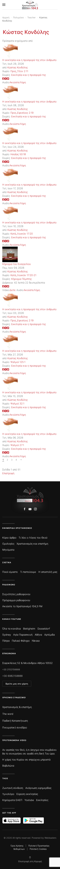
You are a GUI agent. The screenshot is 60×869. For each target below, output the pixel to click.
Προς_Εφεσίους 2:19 (22, 112)
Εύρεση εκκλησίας (27, 794)
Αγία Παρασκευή (22, 634)
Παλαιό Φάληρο (21, 640)
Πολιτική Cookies (38, 849)
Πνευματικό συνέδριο (14, 727)
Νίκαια (36, 640)
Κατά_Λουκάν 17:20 (21, 233)
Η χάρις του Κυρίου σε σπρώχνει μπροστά (26, 759)
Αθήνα (38, 634)
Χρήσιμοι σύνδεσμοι (14, 697)
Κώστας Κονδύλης (26, 32)
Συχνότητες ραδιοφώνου (16, 594)
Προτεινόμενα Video (14, 740)
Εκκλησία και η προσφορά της (28, 74)
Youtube (29, 800)
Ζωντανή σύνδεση (12, 787)
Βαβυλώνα (8, 765)
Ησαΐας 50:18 (18, 154)
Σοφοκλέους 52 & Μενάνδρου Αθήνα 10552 (27, 663)
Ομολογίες (8, 543)
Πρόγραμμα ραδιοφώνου (16, 600)
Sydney (6, 634)
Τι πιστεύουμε (28, 571)
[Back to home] (30, 4)
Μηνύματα (8, 549)
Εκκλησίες (42, 800)
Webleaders (50, 837)
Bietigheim (29, 628)
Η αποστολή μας (47, 571)
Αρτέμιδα (49, 634)
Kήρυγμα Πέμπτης (21, 278)
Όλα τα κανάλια (11, 628)
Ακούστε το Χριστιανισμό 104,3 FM (22, 606)
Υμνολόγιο (8, 794)
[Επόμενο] (21, 460)
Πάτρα (6, 640)
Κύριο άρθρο (9, 537)
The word (7, 713)
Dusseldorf (44, 628)
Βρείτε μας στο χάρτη (17, 683)
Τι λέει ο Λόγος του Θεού (33, 537)
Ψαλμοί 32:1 (17, 403)
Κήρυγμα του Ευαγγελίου (16, 264)
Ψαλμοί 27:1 (17, 445)
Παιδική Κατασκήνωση (15, 720)
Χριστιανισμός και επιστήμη (32, 543)
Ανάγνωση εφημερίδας (38, 787)
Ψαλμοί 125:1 (17, 362)
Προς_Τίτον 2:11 (19, 71)
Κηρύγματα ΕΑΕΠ (12, 800)
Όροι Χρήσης (17, 845)
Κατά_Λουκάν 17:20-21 (23, 275)
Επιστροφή (8, 473)
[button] (3, 4)
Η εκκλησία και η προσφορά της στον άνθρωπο (29, 60)
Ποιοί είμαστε (10, 571)
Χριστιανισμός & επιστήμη (17, 707)
